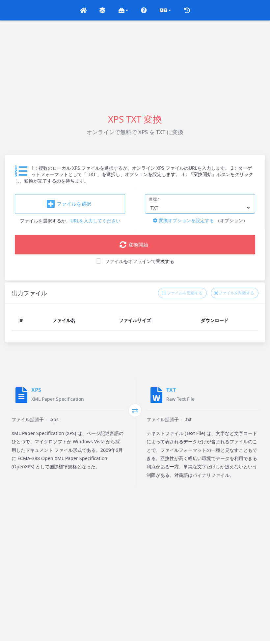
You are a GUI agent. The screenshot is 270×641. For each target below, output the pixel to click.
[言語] (165, 10)
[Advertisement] (135, 66)
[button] (83, 10)
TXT (171, 389)
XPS (36, 389)
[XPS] (21, 395)
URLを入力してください (95, 221)
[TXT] (156, 395)
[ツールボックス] (123, 10)
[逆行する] (135, 410)
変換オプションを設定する (185, 220)
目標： (155, 199)
